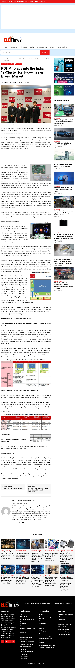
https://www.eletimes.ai (19, 503)
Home (3, 59)
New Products (18, 63)
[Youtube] (23, 522)
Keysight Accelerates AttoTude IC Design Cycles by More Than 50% (8, 554)
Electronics (48, 575)
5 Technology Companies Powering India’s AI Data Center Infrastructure (23, 554)
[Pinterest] (9, 641)
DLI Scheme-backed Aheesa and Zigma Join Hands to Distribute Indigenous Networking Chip (52, 580)
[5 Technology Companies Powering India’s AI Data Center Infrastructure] (23, 544)
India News (11, 63)
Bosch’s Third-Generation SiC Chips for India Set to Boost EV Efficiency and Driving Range (63, 261)
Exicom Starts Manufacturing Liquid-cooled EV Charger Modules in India (63, 213)
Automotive (15, 59)
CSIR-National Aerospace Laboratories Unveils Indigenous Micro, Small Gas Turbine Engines (37, 555)
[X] (19, 522)
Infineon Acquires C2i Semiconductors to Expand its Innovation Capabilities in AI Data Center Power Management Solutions (66, 582)
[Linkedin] (16, 522)
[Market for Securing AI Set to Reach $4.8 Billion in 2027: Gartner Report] (23, 569)
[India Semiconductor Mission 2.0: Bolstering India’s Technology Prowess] (8, 569)
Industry (8, 59)
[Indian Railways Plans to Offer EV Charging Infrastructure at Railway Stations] (64, 110)
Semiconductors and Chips (66, 550)
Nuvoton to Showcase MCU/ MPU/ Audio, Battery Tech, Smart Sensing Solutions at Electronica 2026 (37, 581)
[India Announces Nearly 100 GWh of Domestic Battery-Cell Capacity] (64, 178)
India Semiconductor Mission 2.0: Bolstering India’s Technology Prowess (8, 579)
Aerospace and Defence (36, 550)
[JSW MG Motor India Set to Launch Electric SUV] (64, 134)
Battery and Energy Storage (52, 550)
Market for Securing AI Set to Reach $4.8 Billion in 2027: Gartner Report (22, 579)
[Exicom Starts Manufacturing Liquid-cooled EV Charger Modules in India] (64, 202)
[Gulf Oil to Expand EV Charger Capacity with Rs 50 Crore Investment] (64, 155)
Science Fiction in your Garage (12, 488)
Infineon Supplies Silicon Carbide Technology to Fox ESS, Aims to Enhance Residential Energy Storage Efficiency (66, 556)
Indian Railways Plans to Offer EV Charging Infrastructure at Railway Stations (63, 121)
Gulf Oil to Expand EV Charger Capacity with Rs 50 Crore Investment (63, 166)
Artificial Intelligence (59, 281)
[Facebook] (12, 522)
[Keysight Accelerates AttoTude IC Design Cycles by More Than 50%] (8, 544)
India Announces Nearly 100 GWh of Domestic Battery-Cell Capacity (63, 189)
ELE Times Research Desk (11, 83)
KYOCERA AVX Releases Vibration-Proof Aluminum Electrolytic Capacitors (51, 555)
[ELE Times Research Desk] (6, 511)
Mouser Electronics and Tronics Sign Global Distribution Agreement (38, 490)
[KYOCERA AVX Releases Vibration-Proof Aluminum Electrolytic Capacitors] (52, 544)
